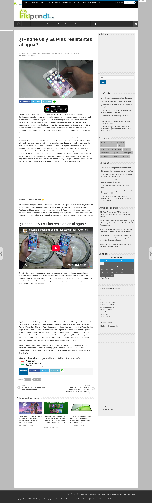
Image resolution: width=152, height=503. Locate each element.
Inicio (18, 23)
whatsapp (54, 101)
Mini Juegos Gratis (94, 2)
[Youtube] (122, 2)
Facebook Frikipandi (106, 309)
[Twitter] (120, 2)
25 (122, 273)
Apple (24, 56)
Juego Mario (104, 314)
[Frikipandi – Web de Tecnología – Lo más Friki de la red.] (41, 14)
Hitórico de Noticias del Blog (109, 326)
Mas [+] (94, 24)
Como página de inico (107, 307)
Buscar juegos (104, 300)
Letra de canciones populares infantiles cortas (116, 98)
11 (122, 266)
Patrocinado (105, 153)
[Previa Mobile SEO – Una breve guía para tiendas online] (1, 254)
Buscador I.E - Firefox (107, 305)
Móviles (57, 2)
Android (103, 142)
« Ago (102, 278)
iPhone (27, 379)
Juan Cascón (106, 494)
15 (107, 269)
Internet (50, 2)
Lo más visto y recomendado (111, 149)
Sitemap (102, 499)
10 (117, 266)
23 (112, 273)
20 (132, 269)
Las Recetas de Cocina (107, 302)
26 (127, 273)
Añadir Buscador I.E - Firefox (70, 499)
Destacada (31, 56)
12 (127, 266)
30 (112, 276)
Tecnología (34, 2)
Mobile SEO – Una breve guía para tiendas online (33, 387)
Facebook (93, 499)
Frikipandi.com (95, 494)
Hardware (26, 24)
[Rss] (115, 2)
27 (132, 273)
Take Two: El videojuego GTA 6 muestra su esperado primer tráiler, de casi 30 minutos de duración (30, 419)
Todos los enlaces (106, 322)
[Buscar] (136, 2)
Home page (18, 499)
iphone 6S (37, 379)
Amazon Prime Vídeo (106, 409)
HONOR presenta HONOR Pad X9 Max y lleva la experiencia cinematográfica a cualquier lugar (80, 419)
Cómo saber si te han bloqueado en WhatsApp (117, 101)
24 (117, 273)
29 (107, 276)
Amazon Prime (104, 407)
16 (112, 269)
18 (122, 269)
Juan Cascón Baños (29, 54)
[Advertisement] (56, 181)
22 (107, 273)
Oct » (107, 278)
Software (59, 24)
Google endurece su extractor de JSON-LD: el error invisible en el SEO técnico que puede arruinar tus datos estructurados (115, 238)
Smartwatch (105, 156)
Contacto (26, 2)
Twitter (85, 499)
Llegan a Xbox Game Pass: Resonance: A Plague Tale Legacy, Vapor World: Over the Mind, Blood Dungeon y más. (55, 420)
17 (117, 269)
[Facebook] (117, 2)
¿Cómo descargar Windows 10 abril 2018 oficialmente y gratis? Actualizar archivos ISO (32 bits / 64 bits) (116, 129)
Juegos (43, 2)
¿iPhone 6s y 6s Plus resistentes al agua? (63, 358)
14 (102, 269)
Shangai (38, 499)
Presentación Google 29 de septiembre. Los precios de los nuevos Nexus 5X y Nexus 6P (78, 389)
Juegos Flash (104, 312)
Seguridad (115, 153)
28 (102, 276)
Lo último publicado (68, 2)
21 (102, 273)
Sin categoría (127, 153)
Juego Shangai (105, 316)
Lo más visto (82, 2)
